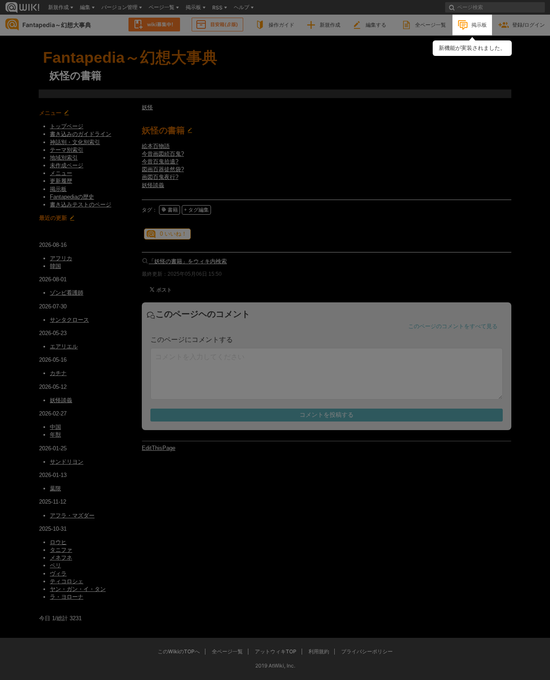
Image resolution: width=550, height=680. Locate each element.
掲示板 (479, 25)
